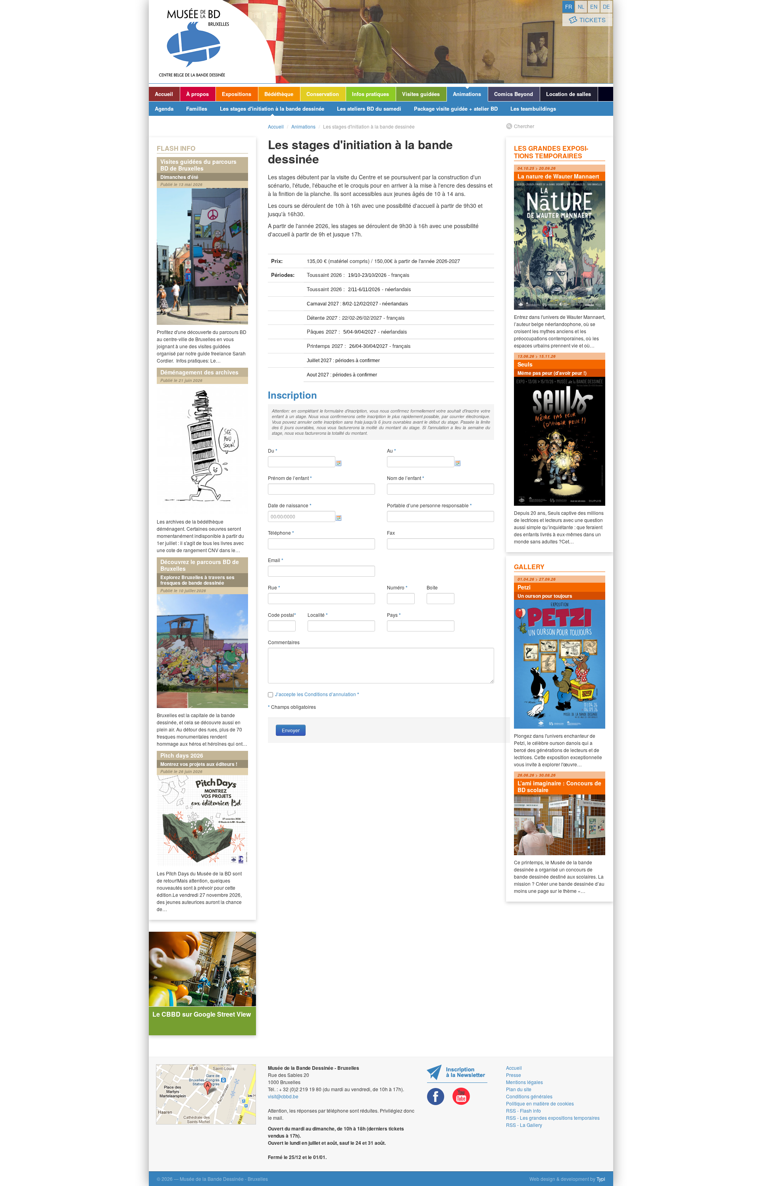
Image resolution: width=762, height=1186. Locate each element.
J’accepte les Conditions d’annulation (316, 694)
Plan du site (518, 1089)
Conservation (322, 94)
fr (568, 6)
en (593, 6)
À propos (197, 94)
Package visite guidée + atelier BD (456, 108)
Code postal (282, 614)
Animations (467, 94)
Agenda (164, 108)
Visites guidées (421, 94)
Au (391, 450)
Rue (274, 587)
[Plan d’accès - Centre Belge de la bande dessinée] (206, 1094)
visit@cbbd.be (283, 1096)
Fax (391, 532)
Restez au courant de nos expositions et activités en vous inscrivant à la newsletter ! (457, 1073)
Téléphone (281, 532)
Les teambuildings (533, 108)
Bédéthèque (278, 94)
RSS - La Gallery (524, 1124)
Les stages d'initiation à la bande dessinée (272, 108)
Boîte (432, 587)
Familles (196, 108)
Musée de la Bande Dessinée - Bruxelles (212, 41)
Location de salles (568, 94)
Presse (513, 1074)
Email (275, 560)
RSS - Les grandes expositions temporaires (553, 1117)
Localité (318, 614)
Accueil (164, 94)
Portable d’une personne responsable (429, 505)
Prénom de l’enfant (290, 478)
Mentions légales (524, 1082)
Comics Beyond (513, 94)
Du (272, 450)
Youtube (461, 1096)
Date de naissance (290, 505)
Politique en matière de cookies (540, 1103)
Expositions (236, 94)
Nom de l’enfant (405, 478)
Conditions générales (529, 1096)
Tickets (592, 19)
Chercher (524, 126)
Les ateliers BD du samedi (369, 108)
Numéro (397, 587)
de (606, 6)
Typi (601, 1178)
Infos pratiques (370, 94)
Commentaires (284, 642)
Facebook (436, 1096)
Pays (394, 614)
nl (581, 6)
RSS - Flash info (523, 1110)
